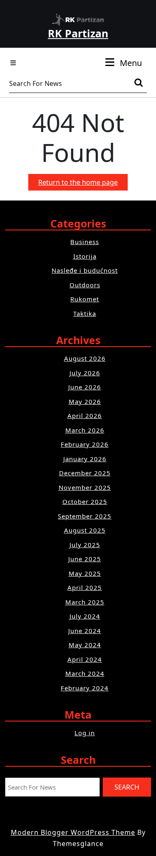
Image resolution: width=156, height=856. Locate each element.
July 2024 (84, 616)
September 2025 (84, 516)
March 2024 (84, 673)
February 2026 (85, 444)
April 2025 (84, 587)
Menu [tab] (131, 62)
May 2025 (85, 573)
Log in (84, 733)
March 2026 (84, 430)
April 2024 (84, 659)
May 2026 (85, 401)
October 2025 (84, 501)
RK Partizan (78, 33)
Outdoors (84, 285)
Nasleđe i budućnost (85, 270)
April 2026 (84, 415)
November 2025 (85, 487)
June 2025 (84, 559)
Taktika (84, 313)
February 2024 (85, 688)
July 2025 (84, 545)
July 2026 (84, 373)
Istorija (85, 256)
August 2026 (85, 358)
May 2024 (85, 645)
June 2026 (84, 387)
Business (84, 241)
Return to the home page (83, 184)
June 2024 (84, 630)
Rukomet (84, 299)
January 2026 (84, 459)
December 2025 (85, 473)
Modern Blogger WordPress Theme (73, 832)
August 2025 (85, 530)
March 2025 (84, 602)
